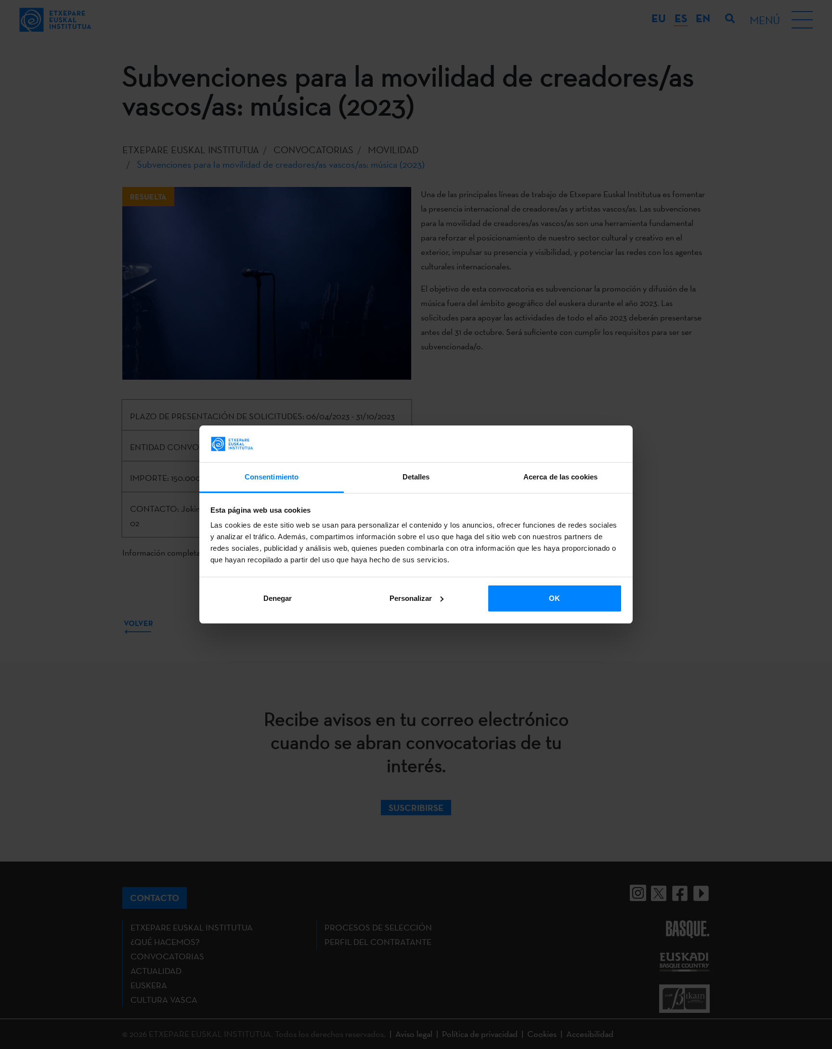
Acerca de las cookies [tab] (560, 477)
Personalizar (411, 598)
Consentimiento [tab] (272, 477)
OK (554, 598)
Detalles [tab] (416, 477)
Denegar (277, 598)
